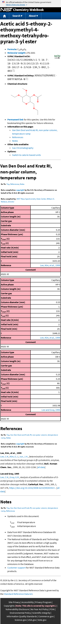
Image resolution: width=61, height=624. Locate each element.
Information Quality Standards (22, 616)
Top (8, 184)
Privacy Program (43, 602)
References (17, 137)
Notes (15, 140)
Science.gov (21, 619)
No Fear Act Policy (39, 609)
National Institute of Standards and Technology (6, 10)
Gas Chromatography (22, 147)
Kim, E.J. (14, 456)
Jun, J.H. (23, 456)
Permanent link (15, 119)
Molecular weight (16, 52)
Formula (11, 49)
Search (16, 15)
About (32, 15)
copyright (20, 190)
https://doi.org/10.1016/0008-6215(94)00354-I (32, 487)
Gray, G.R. (14, 477)
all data (41, 467)
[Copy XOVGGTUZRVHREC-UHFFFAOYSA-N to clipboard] (27, 79)
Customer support (16, 567)
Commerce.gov (45, 616)
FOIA (52, 609)
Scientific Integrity (41, 612)
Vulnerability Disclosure (17, 609)
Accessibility (27, 602)
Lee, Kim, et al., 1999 (50, 265)
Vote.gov (42, 619)
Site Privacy (14, 602)
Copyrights (9, 605)
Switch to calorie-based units (26, 154)
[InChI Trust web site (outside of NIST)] (57, 58)
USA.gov (32, 619)
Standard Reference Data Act (18, 593)
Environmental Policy (20, 612)
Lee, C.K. (4, 456)
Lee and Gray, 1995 (51, 409)
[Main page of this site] (4, 15)
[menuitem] (4, 15)
